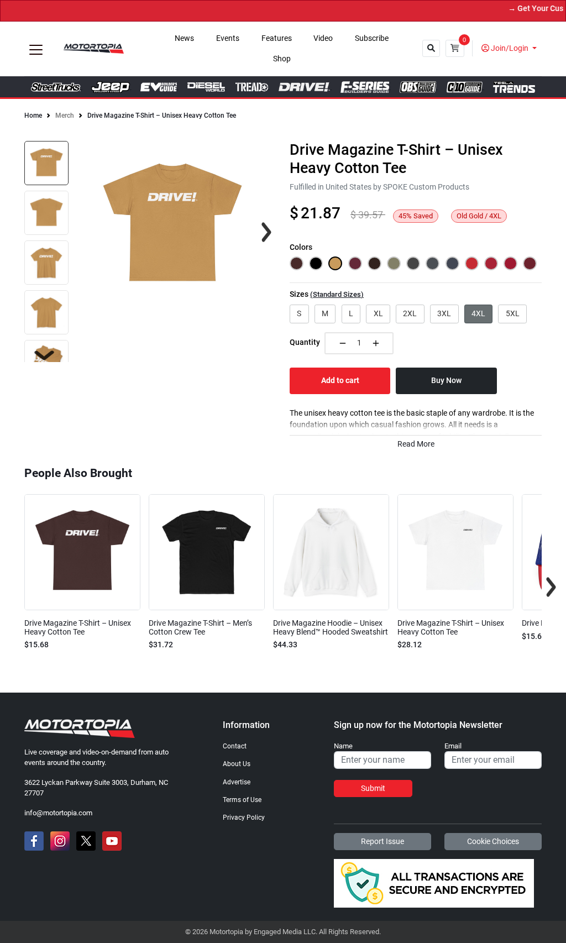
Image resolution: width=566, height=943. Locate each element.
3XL (444, 313)
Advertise (236, 782)
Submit (373, 788)
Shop (282, 59)
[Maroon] (355, 263)
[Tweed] (432, 263)
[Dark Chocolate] (374, 263)
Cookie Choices (493, 841)
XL (378, 313)
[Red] (472, 263)
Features (276, 38)
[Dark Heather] (413, 263)
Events (227, 38)
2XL (410, 313)
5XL (513, 313)
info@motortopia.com (58, 813)
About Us (236, 764)
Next (44, 355)
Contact (235, 746)
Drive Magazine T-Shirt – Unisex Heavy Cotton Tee (161, 115)
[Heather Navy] (452, 263)
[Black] (316, 263)
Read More (415, 444)
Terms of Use (242, 800)
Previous (15, 587)
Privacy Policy (244, 817)
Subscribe (372, 38)
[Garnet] (530, 263)
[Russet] (296, 263)
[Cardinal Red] (510, 263)
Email (453, 746)
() (337, 294)
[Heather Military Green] (394, 263)
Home (33, 115)
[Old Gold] (335, 263)
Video (323, 38)
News (184, 38)
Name (343, 746)
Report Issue (382, 841)
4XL (478, 313)
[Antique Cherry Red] (491, 263)
